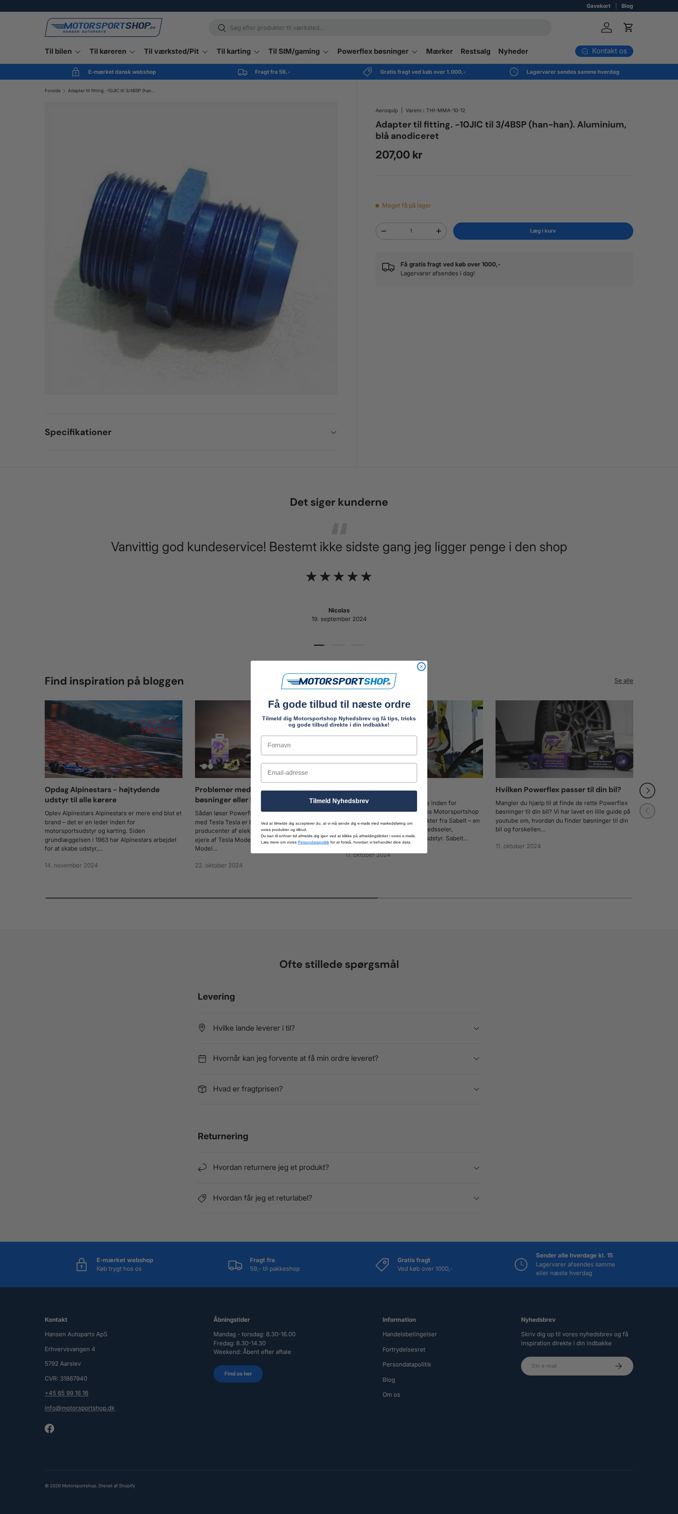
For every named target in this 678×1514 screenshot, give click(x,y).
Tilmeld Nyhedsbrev (339, 801)
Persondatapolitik (313, 842)
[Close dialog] (421, 666)
